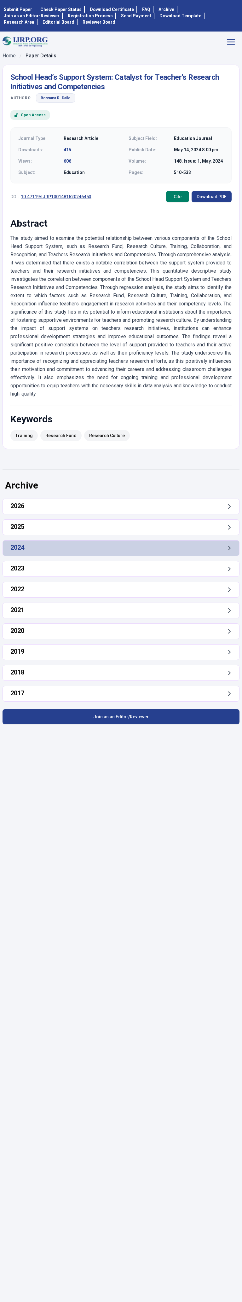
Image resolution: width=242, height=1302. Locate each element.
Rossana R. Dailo (56, 98)
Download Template (180, 15)
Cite (178, 196)
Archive (166, 9)
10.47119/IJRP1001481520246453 (56, 196)
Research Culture (107, 435)
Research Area (19, 22)
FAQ (146, 9)
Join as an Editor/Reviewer (121, 716)
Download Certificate (112, 9)
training (24, 435)
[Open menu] (232, 42)
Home (9, 56)
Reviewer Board (99, 22)
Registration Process (90, 15)
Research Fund (61, 435)
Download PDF (212, 196)
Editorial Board (58, 22)
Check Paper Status (61, 9)
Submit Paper (18, 9)
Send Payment (136, 15)
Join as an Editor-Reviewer (32, 15)
